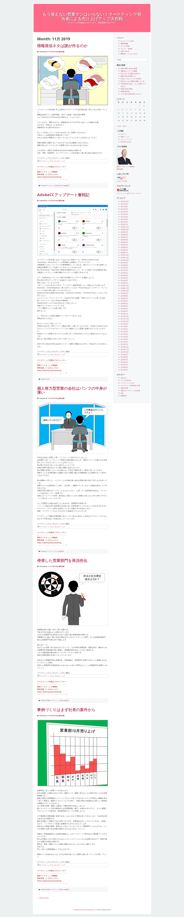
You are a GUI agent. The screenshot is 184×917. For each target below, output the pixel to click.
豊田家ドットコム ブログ (129, 54)
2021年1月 (124, 224)
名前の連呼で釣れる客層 (129, 68)
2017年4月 (124, 337)
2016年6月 (124, 362)
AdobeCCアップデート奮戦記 (63, 194)
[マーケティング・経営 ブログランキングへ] (122, 191)
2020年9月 (124, 232)
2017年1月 (124, 344)
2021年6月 (124, 212)
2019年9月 (124, 263)
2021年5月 (124, 214)
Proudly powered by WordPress (84, 910)
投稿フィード (125, 137)
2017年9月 (124, 324)
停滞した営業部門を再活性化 (62, 560)
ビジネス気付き (126, 380)
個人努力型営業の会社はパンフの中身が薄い (72, 390)
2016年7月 (124, 360)
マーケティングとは (52, 551)
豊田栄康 (61, 52)
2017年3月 (124, 339)
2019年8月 (124, 265)
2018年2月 (124, 311)
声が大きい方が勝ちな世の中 (130, 74)
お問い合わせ (125, 51)
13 (131, 113)
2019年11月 (125, 258)
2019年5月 (124, 273)
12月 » (124, 126)
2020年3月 (124, 247)
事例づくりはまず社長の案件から (66, 709)
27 (131, 120)
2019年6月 (124, 270)
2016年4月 (124, 367)
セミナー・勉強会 (126, 49)
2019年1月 (124, 283)
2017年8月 (124, 326)
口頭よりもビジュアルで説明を (131, 79)
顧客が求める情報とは (128, 76)
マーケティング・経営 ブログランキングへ (129, 193)
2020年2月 (124, 250)
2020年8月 (124, 235)
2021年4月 (124, 217)
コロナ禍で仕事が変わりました (131, 94)
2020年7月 (124, 237)
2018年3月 (124, 309)
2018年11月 (125, 288)
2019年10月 (125, 260)
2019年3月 (124, 278)
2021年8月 (124, 207)
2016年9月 (124, 355)
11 (123, 113)
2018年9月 (124, 293)
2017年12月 (125, 316)
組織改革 (66, 185)
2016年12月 (125, 347)
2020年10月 (125, 229)
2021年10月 (125, 201)
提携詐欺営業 (125, 91)
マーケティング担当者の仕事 (55, 185)
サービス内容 (125, 46)
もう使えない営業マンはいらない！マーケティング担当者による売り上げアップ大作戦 (92, 16)
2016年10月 (125, 352)
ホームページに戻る (127, 41)
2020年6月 (124, 240)
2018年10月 (125, 291)
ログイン (123, 134)
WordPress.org (126, 142)
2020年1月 (124, 252)
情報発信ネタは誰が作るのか (62, 45)
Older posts (43, 898)
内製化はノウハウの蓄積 (129, 71)
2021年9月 (124, 204)
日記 (48, 379)
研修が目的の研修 (126, 89)
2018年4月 (124, 306)
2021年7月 (124, 209)
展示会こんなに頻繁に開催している (132, 81)
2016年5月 (124, 365)
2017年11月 (125, 319)
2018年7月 (124, 298)
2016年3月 (124, 370)
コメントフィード (126, 139)
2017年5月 (124, 334)
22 (140, 117)
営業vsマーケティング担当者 (55, 700)
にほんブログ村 (122, 181)
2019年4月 (124, 275)
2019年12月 (125, 255)
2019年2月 (124, 281)
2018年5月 (124, 303)
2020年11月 (125, 227)
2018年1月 (124, 314)
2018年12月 (125, 286)
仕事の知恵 (124, 388)
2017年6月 (124, 332)
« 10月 (119, 126)
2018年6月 (124, 301)
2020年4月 (124, 245)
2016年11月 (125, 349)
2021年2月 (124, 222)
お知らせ (123, 378)
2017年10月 (125, 321)
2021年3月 (124, 219)
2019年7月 (124, 268)
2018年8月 (124, 296)
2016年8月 (124, 357)
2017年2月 (124, 342)
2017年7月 (124, 329)
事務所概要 (124, 44)
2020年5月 (124, 242)
